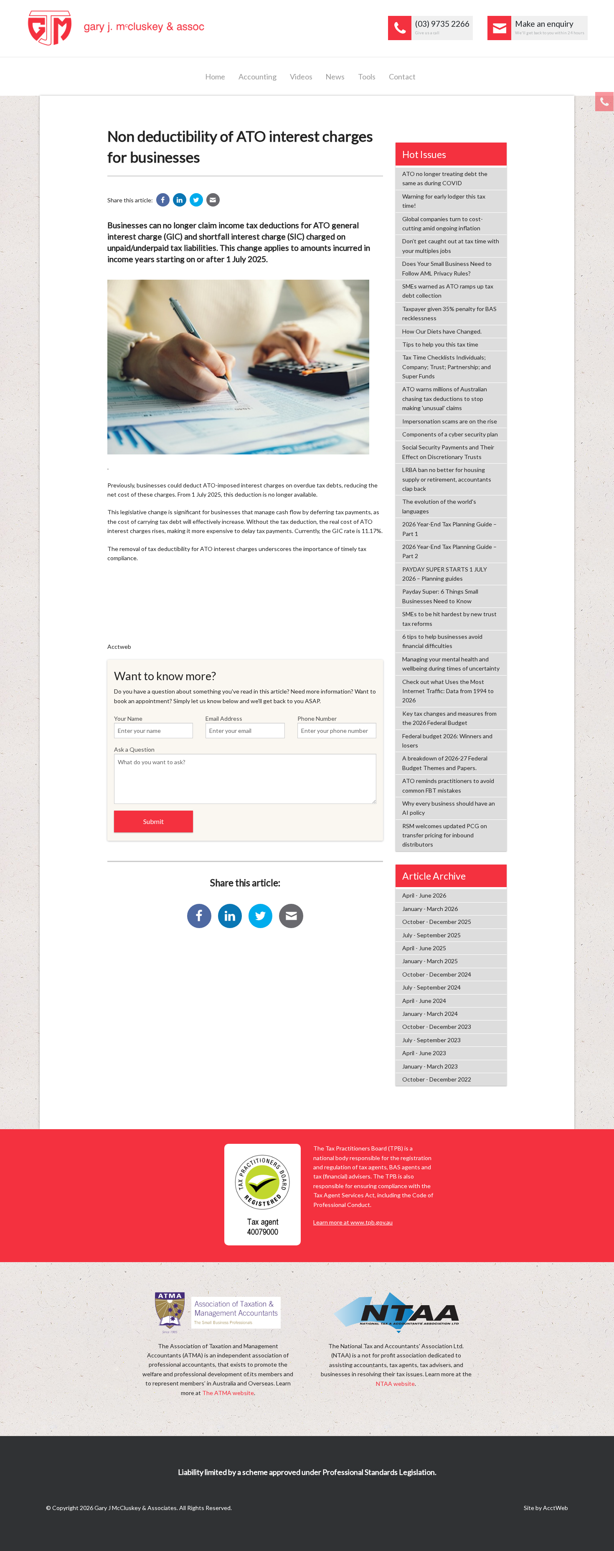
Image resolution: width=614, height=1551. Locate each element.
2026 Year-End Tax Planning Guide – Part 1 (449, 528)
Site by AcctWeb (546, 1507)
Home (215, 76)
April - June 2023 (424, 1052)
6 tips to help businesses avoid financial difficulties (442, 641)
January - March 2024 (430, 1013)
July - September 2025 (431, 935)
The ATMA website (228, 1392)
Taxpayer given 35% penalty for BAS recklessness (449, 313)
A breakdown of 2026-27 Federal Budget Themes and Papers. (444, 763)
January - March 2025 (430, 960)
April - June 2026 (424, 895)
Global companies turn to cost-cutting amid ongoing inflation (442, 223)
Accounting (257, 76)
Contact (402, 76)
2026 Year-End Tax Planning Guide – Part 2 (449, 551)
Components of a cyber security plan (450, 434)
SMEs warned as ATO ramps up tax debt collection (447, 291)
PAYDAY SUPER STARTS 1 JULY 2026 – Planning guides (444, 574)
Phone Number (317, 718)
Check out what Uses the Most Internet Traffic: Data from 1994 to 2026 (448, 691)
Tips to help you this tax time (440, 344)
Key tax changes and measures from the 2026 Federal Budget (449, 718)
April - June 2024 (424, 1000)
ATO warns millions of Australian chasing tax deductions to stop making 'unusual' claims (444, 398)
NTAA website (395, 1383)
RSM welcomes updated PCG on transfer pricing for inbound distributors (444, 835)
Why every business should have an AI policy (448, 808)
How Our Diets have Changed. (442, 331)
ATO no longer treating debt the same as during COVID (444, 178)
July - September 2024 (431, 987)
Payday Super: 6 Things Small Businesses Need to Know (440, 596)
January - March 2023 (430, 1066)
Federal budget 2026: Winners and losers (447, 740)
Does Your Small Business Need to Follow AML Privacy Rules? (447, 268)
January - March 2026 (430, 908)
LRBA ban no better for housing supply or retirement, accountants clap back (446, 479)
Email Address (224, 718)
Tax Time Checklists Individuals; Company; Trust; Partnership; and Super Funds (446, 367)
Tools (367, 76)
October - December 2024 (436, 974)
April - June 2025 (424, 948)
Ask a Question (134, 749)
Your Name (128, 718)
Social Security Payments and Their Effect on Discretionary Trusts (448, 452)
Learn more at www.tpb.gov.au (353, 1222)
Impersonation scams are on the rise (449, 421)
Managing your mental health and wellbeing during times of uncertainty (451, 664)
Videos (301, 76)
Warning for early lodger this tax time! (443, 201)
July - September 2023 (431, 1039)
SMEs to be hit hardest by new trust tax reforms (449, 618)
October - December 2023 (436, 1026)
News (335, 76)
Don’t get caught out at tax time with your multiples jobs (450, 245)
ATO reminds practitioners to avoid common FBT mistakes (448, 785)
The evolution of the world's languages (439, 506)
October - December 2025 (436, 921)
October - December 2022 (436, 1079)
